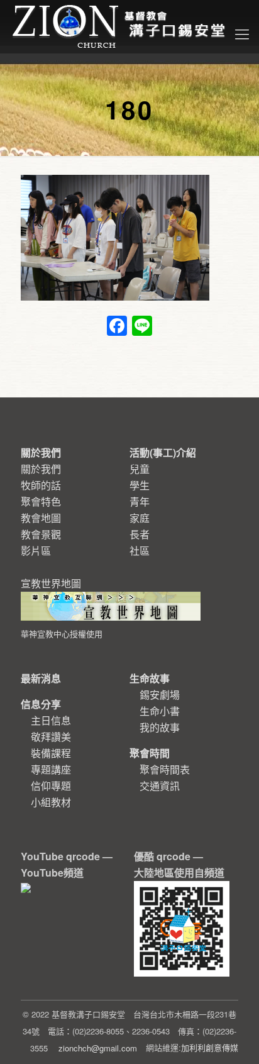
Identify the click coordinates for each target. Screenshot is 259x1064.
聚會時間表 (165, 769)
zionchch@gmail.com (97, 1048)
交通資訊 (160, 786)
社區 (140, 550)
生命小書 (160, 711)
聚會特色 (41, 501)
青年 (140, 501)
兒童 (140, 469)
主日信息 (51, 720)
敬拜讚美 (51, 736)
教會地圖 (41, 518)
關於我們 (41, 469)
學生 (140, 485)
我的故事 (160, 727)
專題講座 (51, 769)
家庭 (140, 518)
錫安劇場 (160, 694)
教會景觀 (41, 534)
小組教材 (51, 802)
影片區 (36, 550)
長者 (140, 534)
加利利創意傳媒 (209, 1047)
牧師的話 (41, 485)
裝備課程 (51, 753)
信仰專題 (51, 786)
